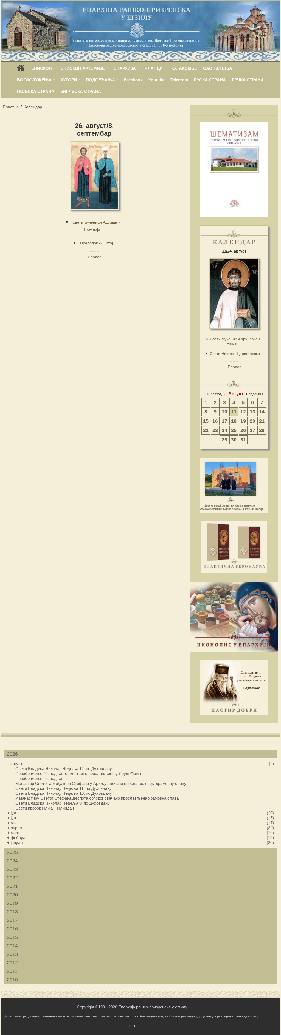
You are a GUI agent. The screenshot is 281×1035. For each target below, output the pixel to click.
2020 (12, 894)
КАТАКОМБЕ (184, 68)
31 (243, 439)
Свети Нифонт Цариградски (235, 353)
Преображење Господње (38, 778)
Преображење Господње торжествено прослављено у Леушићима (78, 773)
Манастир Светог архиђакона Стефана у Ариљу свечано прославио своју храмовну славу (100, 783)
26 (243, 430)
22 (206, 430)
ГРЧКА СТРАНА (248, 80)
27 (252, 430)
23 (215, 430)
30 (234, 439)
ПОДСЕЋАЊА (100, 80)
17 (224, 421)
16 (215, 421)
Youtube (156, 80)
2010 (12, 979)
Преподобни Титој (96, 243)
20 (252, 421)
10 (224, 411)
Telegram (179, 80)
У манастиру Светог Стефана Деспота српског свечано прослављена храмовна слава (97, 798)
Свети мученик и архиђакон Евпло (235, 341)
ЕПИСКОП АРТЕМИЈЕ (83, 68)
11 (234, 411)
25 (234, 430)
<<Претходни (215, 394)
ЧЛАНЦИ (154, 68)
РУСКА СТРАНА (210, 80)
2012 (12, 962)
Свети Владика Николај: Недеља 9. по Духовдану (62, 803)
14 (262, 411)
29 (224, 439)
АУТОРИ (68, 80)
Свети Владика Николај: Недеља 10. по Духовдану (63, 793)
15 (206, 421)
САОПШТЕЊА (217, 68)
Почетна (11, 107)
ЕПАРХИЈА (125, 68)
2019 (12, 903)
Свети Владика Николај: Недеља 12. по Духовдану (63, 768)
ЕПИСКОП (41, 68)
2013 (12, 954)
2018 (12, 911)
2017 (12, 920)
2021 (12, 886)
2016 (12, 928)
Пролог (94, 257)
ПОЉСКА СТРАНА (35, 91)
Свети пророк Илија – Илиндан (44, 808)
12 (243, 411)
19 (243, 421)
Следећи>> (255, 394)
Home (21, 70)
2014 (12, 945)
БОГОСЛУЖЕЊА (34, 80)
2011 (12, 971)
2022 (12, 877)
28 (262, 430)
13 (252, 411)
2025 (12, 852)
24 (224, 430)
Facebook (133, 80)
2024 (12, 861)
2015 (12, 937)
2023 (12, 869)
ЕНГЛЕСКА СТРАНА (80, 91)
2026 (12, 754)
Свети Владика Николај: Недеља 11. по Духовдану (63, 788)
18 (234, 421)
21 (262, 421)
